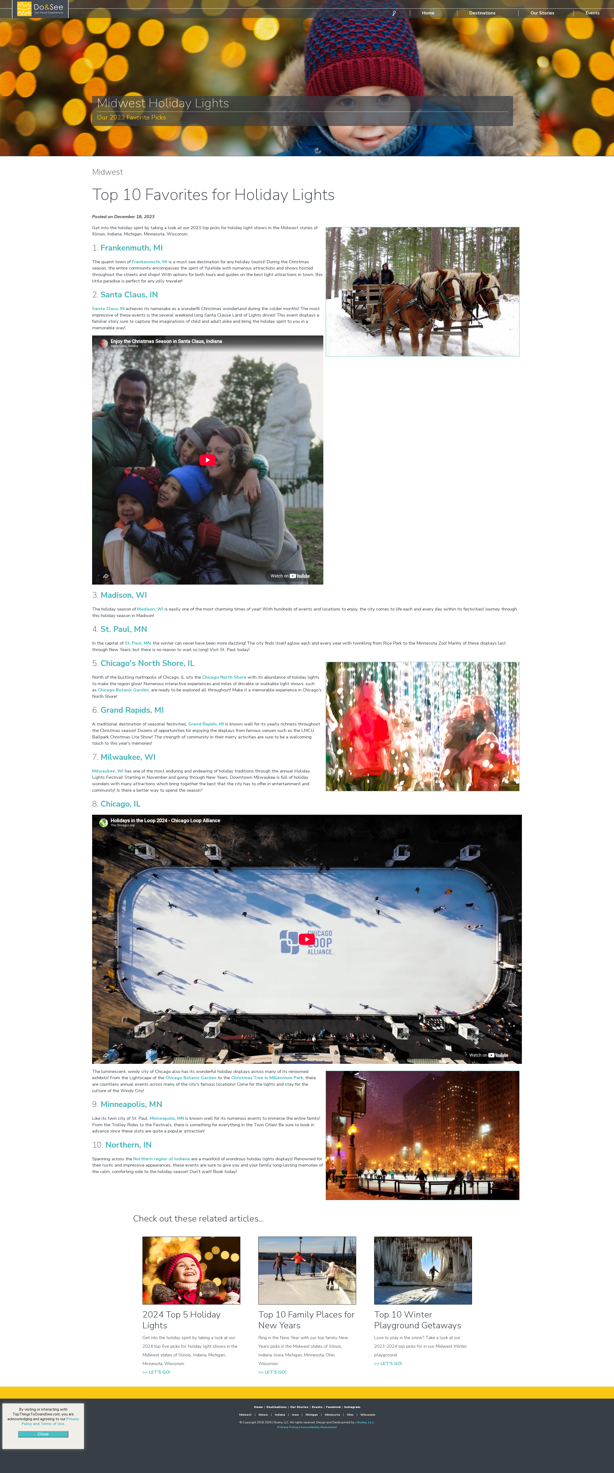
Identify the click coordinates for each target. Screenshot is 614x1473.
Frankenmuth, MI (131, 247)
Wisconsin (367, 1415)
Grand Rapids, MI (132, 710)
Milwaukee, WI (128, 757)
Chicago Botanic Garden (123, 690)
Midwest (245, 1415)
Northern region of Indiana (161, 1159)
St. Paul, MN (123, 629)
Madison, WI (123, 595)
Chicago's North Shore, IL (147, 663)
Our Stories (542, 13)
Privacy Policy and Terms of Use (50, 1421)
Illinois (263, 1415)
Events (595, 13)
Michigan (312, 1415)
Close (43, 1434)
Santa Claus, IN (129, 294)
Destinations (482, 13)
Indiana (280, 1415)
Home (428, 13)
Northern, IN (128, 1144)
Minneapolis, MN (131, 1104)
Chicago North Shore (224, 677)
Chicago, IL (120, 803)
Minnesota (332, 1415)
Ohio (350, 1415)
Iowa (295, 1415)
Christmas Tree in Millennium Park (267, 1078)
